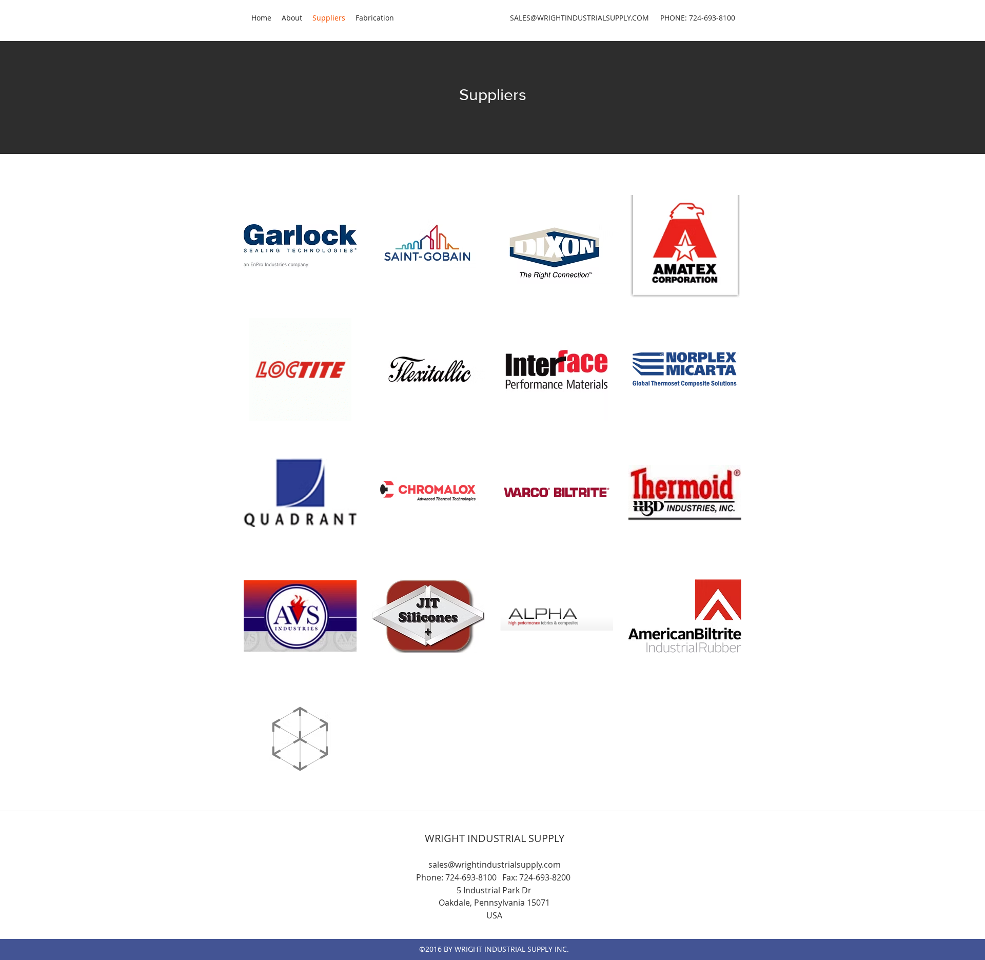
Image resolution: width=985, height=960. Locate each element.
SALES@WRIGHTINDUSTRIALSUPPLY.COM (579, 18)
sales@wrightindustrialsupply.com (494, 864)
